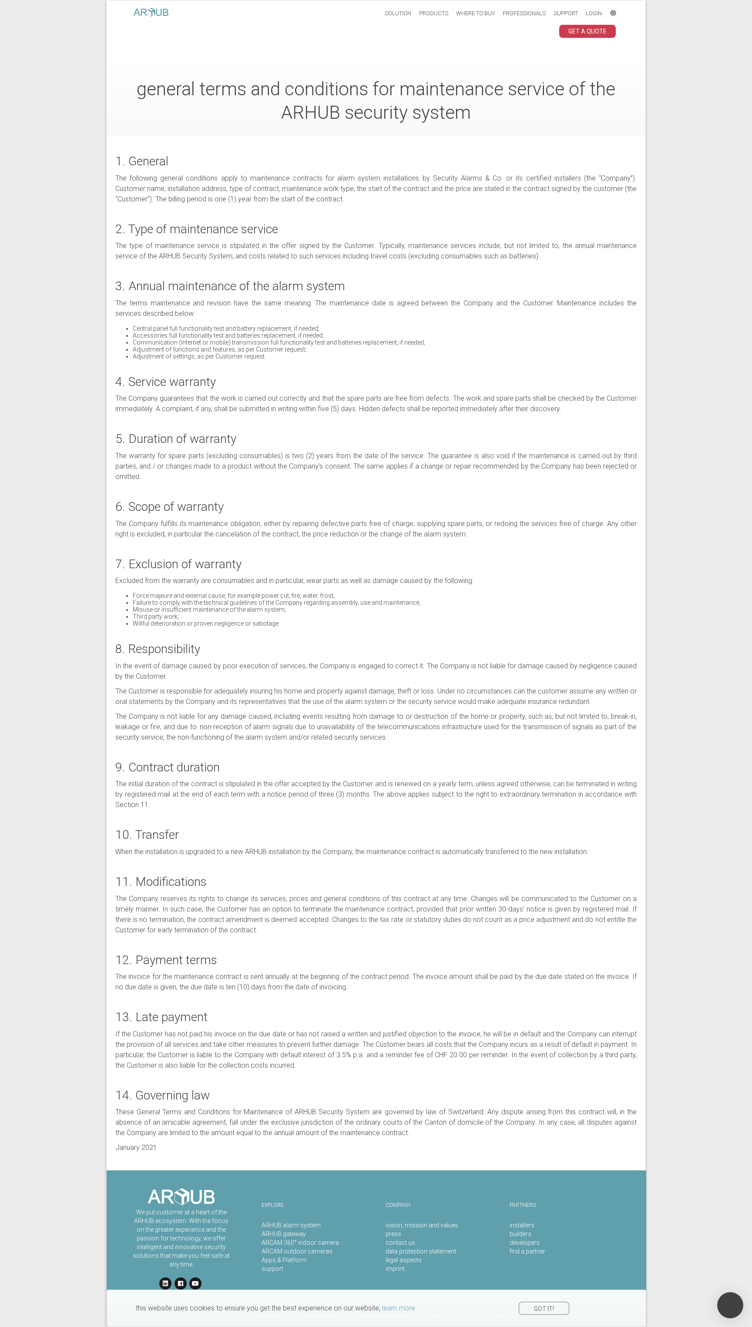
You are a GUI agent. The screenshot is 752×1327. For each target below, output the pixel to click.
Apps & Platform (284, 1260)
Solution (398, 13)
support (272, 1268)
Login (594, 13)
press (393, 1233)
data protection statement (421, 1251)
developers (525, 1242)
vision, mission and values (422, 1225)
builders (520, 1233)
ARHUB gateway (284, 1233)
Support (566, 13)
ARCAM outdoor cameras (297, 1251)
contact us (400, 1242)
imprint (395, 1268)
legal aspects (404, 1260)
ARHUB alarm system (291, 1225)
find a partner (527, 1251)
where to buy (475, 13)
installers (522, 1225)
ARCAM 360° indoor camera (300, 1242)
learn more (398, 1308)
